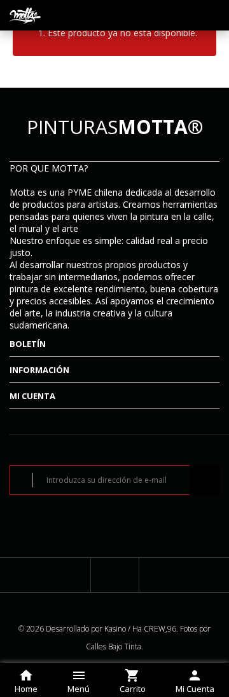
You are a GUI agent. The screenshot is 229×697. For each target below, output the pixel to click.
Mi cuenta (32, 396)
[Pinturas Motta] (25, 15)
